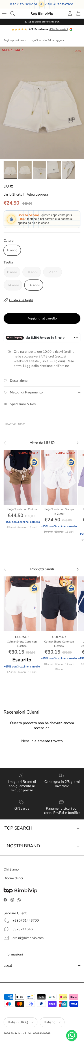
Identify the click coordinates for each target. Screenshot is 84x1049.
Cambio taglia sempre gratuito (44, 21)
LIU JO (8, 186)
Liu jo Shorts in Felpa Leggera (47, 40)
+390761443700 (26, 920)
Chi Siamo (11, 869)
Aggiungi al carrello (42, 318)
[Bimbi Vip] (42, 13)
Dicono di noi (13, 878)
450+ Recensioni (59, 29)
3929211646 (23, 929)
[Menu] (5, 13)
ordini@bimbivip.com (28, 938)
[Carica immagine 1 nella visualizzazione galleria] (42, 103)
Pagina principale (14, 40)
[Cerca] (15, 13)
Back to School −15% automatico (42, 4)
